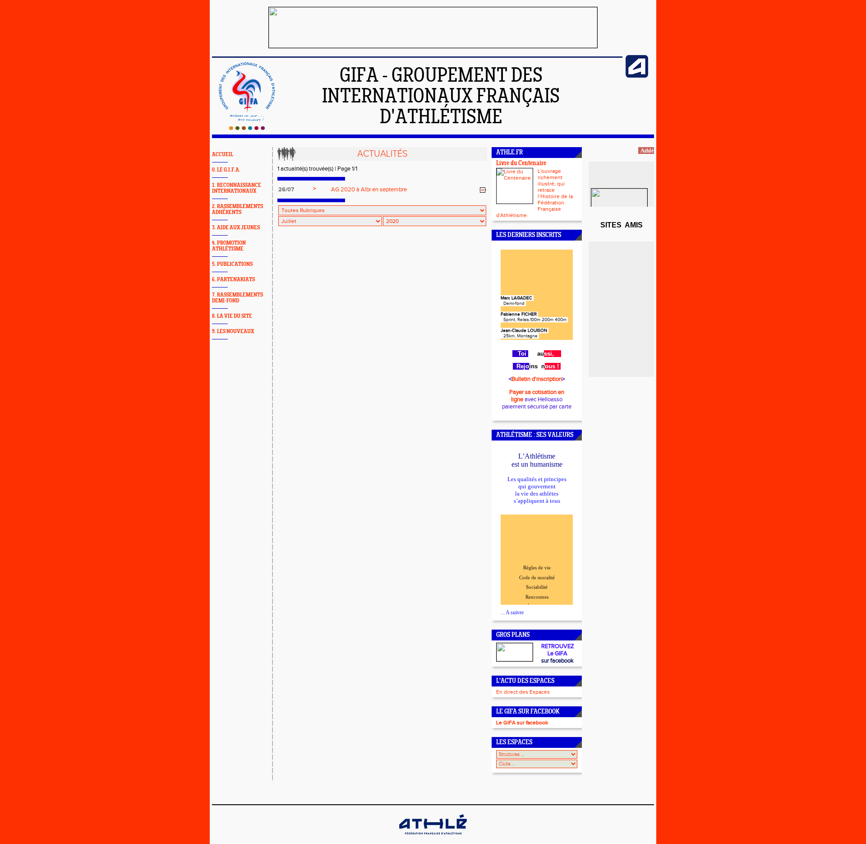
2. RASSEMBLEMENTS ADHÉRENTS (237, 209)
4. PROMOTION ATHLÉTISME (229, 246)
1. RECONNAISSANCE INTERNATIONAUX (236, 188)
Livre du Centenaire (521, 163)
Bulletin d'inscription (536, 379)
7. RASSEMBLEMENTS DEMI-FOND (237, 298)
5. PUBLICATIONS (232, 264)
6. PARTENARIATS (233, 280)
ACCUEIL (222, 155)
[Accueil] (247, 128)
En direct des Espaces (523, 692)
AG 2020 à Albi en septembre (369, 189)
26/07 (286, 189)
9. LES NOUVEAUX (233, 331)
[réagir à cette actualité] (483, 190)
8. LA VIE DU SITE (232, 316)
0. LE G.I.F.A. (226, 170)
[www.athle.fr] (637, 75)
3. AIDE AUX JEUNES (236, 228)
